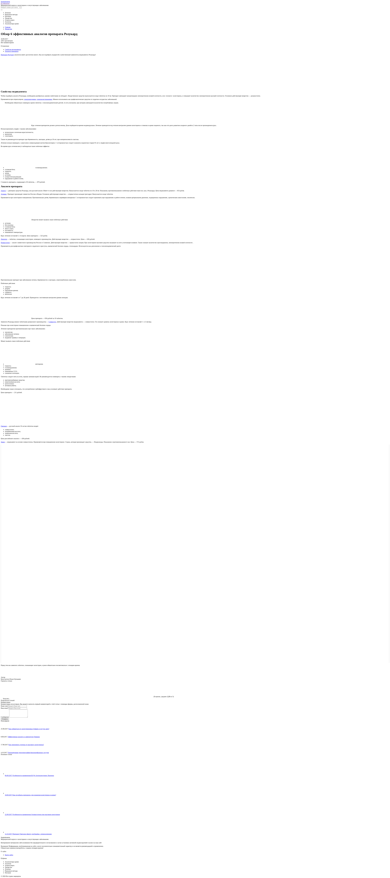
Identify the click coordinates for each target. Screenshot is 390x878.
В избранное (5, 3)
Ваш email (4, 708)
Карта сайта (9, 855)
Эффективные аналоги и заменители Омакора (24, 737)
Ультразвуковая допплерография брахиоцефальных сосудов (28, 752)
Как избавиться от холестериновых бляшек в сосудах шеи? (29, 729)
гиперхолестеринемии (44, 99)
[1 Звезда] (16, 689)
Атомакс (4, 194)
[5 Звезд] (138, 689)
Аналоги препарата (11, 51)
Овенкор (4, 426)
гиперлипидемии (30, 99)
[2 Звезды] (46, 689)
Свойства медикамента (13, 49)
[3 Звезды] (77, 689)
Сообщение (5, 717)
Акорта (3, 191)
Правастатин (5, 243)
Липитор (4, 239)
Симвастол (52, 322)
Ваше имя (4, 706)
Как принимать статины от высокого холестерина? (26, 745)
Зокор (3, 442)
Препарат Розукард (7, 55)
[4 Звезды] (107, 689)
